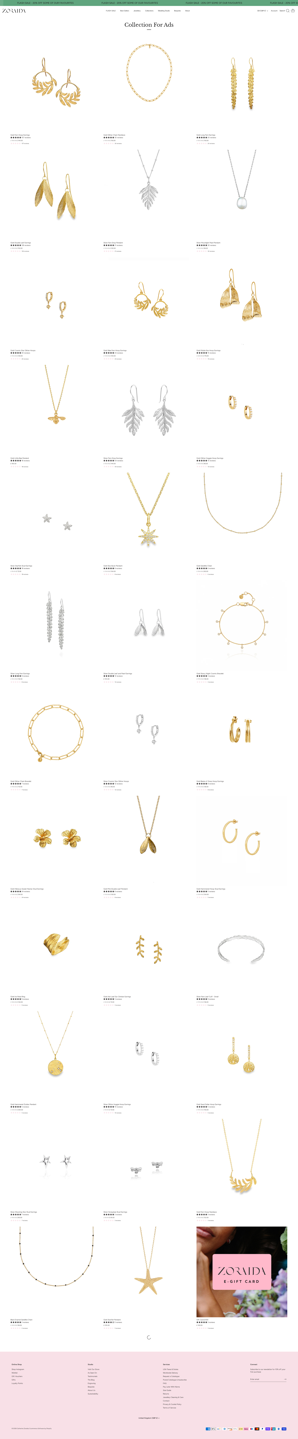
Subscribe (149, 760)
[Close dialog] (173, 672)
